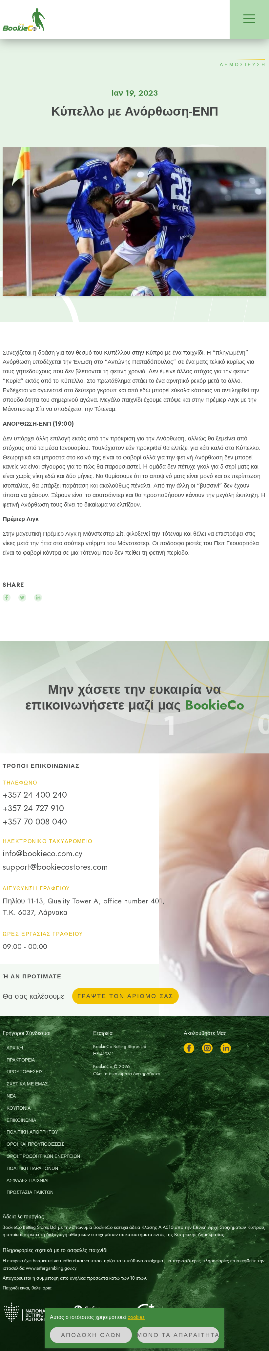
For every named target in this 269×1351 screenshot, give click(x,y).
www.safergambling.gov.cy (51, 1268)
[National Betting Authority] (35, 1312)
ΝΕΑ (11, 1096)
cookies (136, 1317)
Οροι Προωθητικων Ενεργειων (43, 1156)
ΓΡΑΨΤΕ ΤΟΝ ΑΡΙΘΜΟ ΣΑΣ (125, 996)
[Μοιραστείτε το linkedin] (38, 597)
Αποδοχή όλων (91, 1335)
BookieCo (24, 19)
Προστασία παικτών (30, 1192)
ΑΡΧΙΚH (15, 1048)
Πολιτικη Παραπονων (32, 1168)
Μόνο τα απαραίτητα (178, 1335)
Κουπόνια (19, 1108)
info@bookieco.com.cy (42, 853)
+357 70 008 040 (35, 822)
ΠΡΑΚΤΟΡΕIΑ (21, 1060)
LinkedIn (225, 1048)
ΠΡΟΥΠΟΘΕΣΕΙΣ (25, 1071)
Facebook (189, 1048)
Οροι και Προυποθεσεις (35, 1144)
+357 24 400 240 (35, 795)
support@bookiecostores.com (55, 867)
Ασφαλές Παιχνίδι (28, 1180)
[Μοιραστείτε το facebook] (6, 597)
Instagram (207, 1048)
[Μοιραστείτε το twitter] (22, 597)
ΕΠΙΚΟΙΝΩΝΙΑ (21, 1120)
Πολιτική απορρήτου (32, 1132)
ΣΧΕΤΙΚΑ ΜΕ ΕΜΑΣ (27, 1084)
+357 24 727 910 (33, 808)
